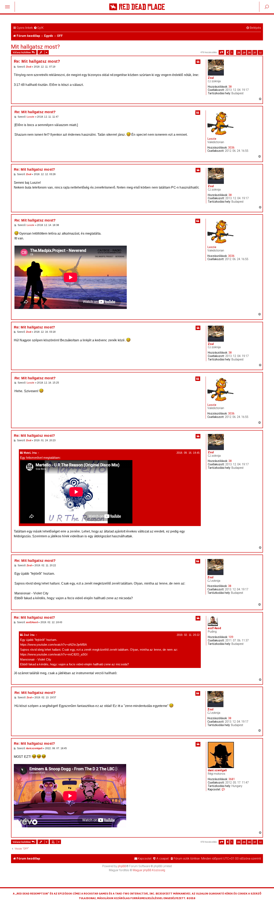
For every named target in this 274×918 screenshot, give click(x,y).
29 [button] (244, 52)
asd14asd (214, 628)
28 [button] (238, 52)
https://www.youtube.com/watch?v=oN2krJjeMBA (50, 578)
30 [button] (249, 52)
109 (230, 637)
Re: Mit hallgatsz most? (37, 61)
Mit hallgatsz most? (35, 47)
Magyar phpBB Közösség (149, 870)
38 (230, 86)
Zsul (211, 77)
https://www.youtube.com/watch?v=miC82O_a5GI (50, 588)
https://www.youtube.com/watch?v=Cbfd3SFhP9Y (154, 673)
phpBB (122, 866)
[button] (221, 52)
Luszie (211, 138)
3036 (231, 147)
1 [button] (231, 52)
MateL (27, 452)
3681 (231, 779)
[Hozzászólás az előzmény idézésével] (198, 61)
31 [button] (254, 52)
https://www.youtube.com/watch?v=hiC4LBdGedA (50, 79)
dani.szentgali (217, 770)
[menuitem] (39, 28)
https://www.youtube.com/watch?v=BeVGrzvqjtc (48, 541)
